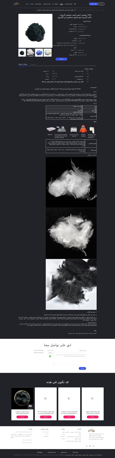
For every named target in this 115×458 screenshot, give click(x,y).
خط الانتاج (46, 436)
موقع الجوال (40, 452)
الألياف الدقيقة (77, 439)
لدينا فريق (62, 436)
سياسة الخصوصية (52, 452)
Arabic (101, 4)
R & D (47, 434)
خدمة (63, 434)
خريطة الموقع (64, 452)
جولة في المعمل (47, 4)
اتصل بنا (31, 4)
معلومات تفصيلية (22, 64)
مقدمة (63, 438)
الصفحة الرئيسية (68, 4)
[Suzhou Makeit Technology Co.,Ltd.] (51, 356)
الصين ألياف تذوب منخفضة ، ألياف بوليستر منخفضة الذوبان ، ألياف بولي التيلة (84, 455)
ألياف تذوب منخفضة (92, 333)
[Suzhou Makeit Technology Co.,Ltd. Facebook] (87, 446)
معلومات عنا (55, 4)
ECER (61, 455)
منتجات (61, 4)
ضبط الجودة (75, 452)
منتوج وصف (33, 64)
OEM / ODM (45, 432)
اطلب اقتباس (94, 4)
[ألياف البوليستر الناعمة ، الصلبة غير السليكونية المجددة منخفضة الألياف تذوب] (69, 398)
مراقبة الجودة (38, 4)
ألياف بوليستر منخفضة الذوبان (81, 333)
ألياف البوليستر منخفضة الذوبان (74, 436)
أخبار (27, 4)
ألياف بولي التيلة (71, 333)
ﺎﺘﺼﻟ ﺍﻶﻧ (61, 59)
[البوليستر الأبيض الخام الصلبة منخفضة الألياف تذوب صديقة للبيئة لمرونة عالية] (22, 398)
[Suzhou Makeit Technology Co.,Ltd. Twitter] (90, 446)
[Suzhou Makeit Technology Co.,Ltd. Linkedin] (93, 446)
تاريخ (64, 432)
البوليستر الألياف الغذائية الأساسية (73, 441)
